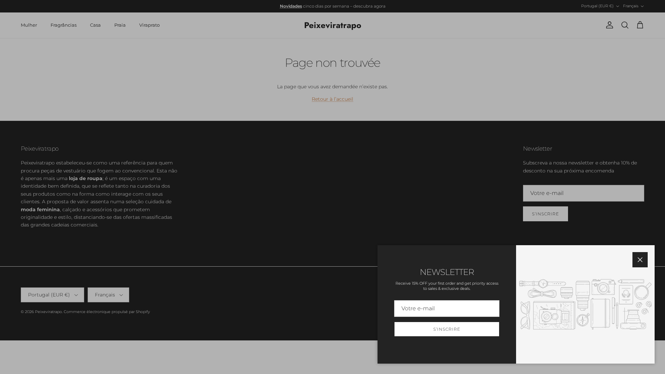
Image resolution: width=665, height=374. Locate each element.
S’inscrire (446, 329)
